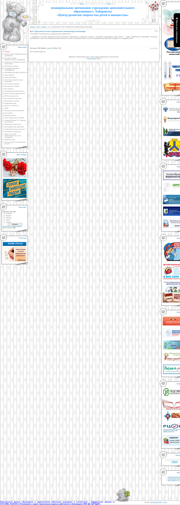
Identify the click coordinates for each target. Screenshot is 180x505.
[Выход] (34, 19)
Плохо (8, 220)
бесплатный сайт (156, 502)
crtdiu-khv (49, 48)
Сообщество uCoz (174, 478)
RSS (113, 3)
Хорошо (8, 215)
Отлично (9, 213)
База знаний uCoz (174, 480)
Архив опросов (17, 226)
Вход (98, 58)
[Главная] (34, 3)
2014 (38, 27)
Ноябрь (43, 27)
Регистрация (91, 58)
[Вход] (34, 24)
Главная (32, 27)
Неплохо (9, 218)
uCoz (165, 502)
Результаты (6, 226)
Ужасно (8, 222)
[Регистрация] (34, 14)
